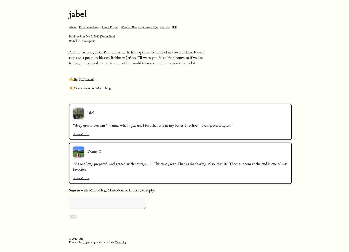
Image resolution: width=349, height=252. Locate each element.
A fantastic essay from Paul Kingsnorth (99, 52)
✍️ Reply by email (81, 79)
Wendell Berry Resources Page (139, 27)
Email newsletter (89, 27)
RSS (175, 27)
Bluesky (135, 190)
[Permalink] (107, 36)
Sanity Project (110, 27)
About (73, 27)
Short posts (88, 41)
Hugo (86, 242)
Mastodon (115, 190)
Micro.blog (97, 190)
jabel (78, 14)
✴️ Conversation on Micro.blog (90, 88)
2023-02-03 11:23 (81, 134)
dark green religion (216, 125)
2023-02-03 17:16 (81, 178)
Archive (165, 27)
